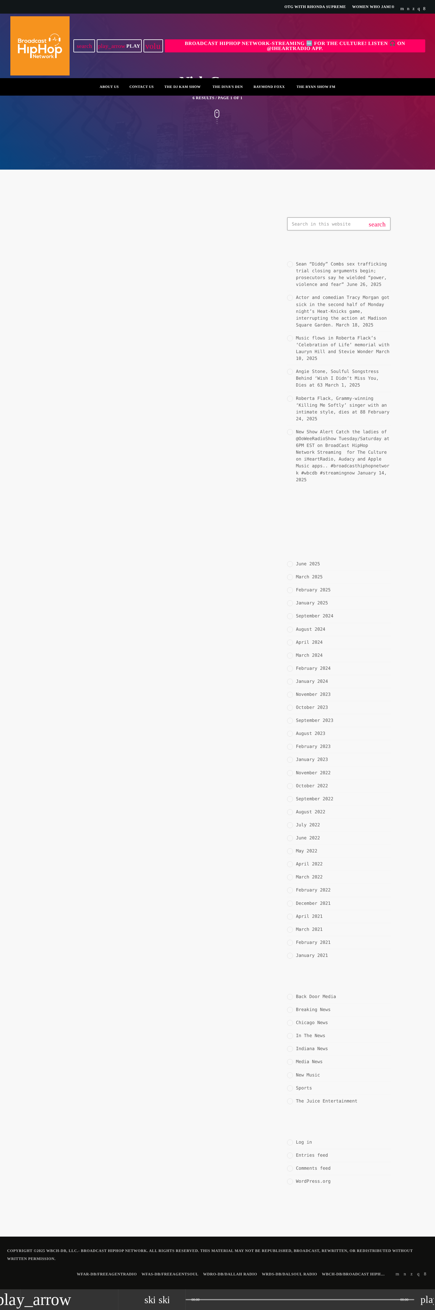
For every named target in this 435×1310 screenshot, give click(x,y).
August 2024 (310, 629)
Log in (304, 1142)
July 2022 (308, 825)
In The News (64, 282)
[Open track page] (179, 1299)
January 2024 (312, 681)
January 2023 (312, 759)
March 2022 (309, 877)
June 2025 (308, 564)
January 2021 (312, 955)
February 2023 (313, 746)
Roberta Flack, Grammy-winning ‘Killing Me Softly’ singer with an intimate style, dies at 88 (341, 405)
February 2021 (313, 942)
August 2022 (310, 812)
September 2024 (314, 616)
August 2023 (310, 733)
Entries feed (312, 1155)
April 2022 (309, 864)
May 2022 (306, 851)
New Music (308, 1075)
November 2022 (313, 772)
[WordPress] (408, 9)
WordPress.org (313, 1181)
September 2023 (314, 720)
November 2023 (313, 694)
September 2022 (314, 799)
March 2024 (309, 655)
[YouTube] (402, 9)
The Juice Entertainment (326, 1101)
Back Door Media (316, 996)
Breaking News (313, 1009)
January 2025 (312, 603)
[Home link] (40, 45)
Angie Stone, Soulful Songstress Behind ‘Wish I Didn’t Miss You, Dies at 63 (337, 378)
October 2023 (312, 707)
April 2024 (309, 642)
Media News (309, 1061)
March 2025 (309, 577)
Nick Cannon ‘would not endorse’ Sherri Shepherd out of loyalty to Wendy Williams (215, 301)
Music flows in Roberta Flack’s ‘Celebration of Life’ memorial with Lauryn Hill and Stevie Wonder (342, 344)
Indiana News (312, 1048)
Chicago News (312, 1022)
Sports (304, 1088)
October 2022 (312, 785)
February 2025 (313, 590)
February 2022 (313, 890)
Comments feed (313, 1168)
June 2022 (308, 838)
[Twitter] (414, 9)
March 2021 (309, 929)
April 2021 (309, 916)
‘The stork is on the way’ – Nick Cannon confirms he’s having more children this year (96, 449)
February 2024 (313, 668)
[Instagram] (419, 9)
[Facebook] (424, 9)
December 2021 (313, 903)
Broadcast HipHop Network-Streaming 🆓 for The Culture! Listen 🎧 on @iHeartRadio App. (295, 46)
